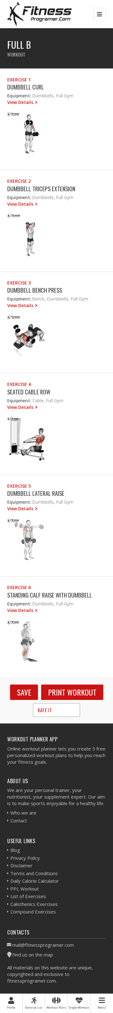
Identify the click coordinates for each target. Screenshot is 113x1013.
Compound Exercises (33, 911)
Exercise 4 (19, 384)
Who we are (23, 813)
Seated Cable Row (28, 391)
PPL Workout (24, 889)
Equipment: (19, 96)
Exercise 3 (19, 283)
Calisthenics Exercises (34, 904)
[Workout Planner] (39, 14)
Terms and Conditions (34, 873)
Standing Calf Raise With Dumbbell (49, 595)
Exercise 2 (19, 181)
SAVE (24, 692)
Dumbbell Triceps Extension (41, 188)
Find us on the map (32, 954)
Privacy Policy (25, 858)
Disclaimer (21, 865)
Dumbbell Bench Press (34, 290)
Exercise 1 (19, 80)
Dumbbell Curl (25, 87)
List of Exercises (28, 896)
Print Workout (72, 692)
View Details (21, 102)
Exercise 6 (19, 587)
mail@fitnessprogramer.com (43, 945)
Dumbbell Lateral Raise (35, 493)
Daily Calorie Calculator (34, 881)
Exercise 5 (19, 486)
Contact (18, 820)
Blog (15, 850)
